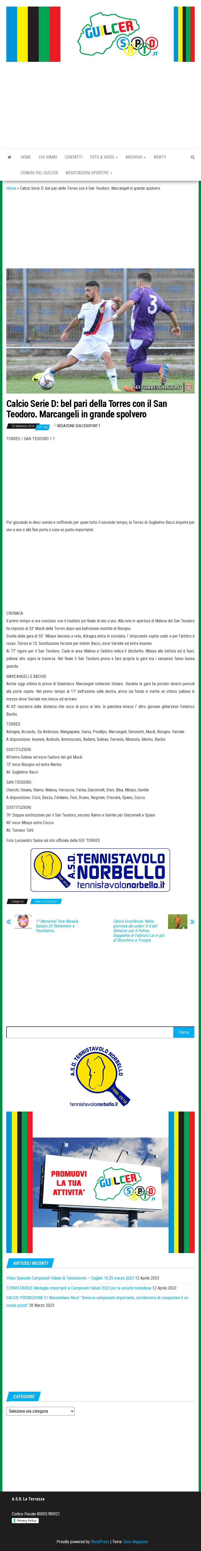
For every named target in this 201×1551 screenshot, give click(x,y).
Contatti (73, 157)
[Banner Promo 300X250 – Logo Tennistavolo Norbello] (100, 1075)
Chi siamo (48, 157)
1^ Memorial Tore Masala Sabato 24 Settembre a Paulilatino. (57, 926)
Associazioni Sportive (88, 172)
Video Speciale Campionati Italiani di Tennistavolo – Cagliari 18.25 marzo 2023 (70, 1278)
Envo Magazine (135, 1541)
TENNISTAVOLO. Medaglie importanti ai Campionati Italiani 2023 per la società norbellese (78, 1288)
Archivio (134, 157)
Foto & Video (102, 157)
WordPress (100, 1541)
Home (26, 157)
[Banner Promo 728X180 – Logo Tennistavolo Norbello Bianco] (100, 870)
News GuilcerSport (46, 901)
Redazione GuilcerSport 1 (78, 426)
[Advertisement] (100, 106)
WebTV (160, 157)
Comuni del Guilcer (39, 172)
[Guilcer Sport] (9, 157)
